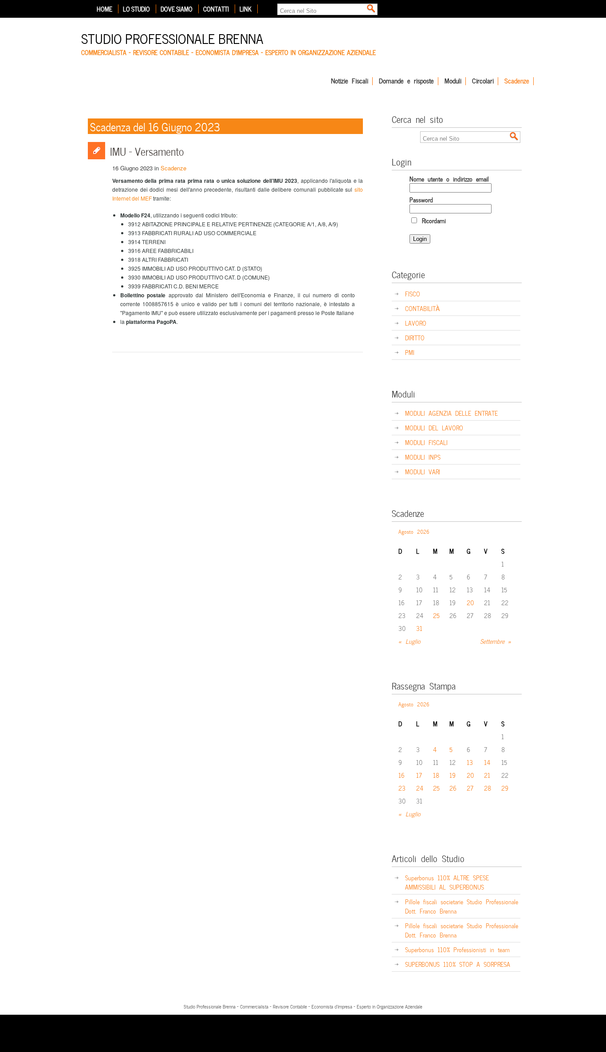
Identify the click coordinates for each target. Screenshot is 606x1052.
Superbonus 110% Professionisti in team (457, 949)
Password (421, 199)
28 (487, 787)
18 (436, 775)
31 (419, 628)
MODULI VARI (422, 471)
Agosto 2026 (413, 531)
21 (487, 775)
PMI (409, 352)
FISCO (412, 293)
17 (419, 775)
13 (470, 762)
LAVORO (415, 322)
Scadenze (516, 81)
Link (246, 8)
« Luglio (409, 641)
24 (419, 787)
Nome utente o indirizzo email (449, 178)
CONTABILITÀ (422, 308)
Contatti (216, 8)
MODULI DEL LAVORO (434, 427)
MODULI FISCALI (426, 442)
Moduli (453, 81)
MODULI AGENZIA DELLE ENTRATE (451, 413)
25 (436, 615)
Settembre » (496, 641)
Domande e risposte (406, 81)
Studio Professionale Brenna (172, 37)
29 (504, 787)
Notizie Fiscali (349, 81)
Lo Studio (136, 8)
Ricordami (432, 220)
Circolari (483, 81)
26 (452, 787)
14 (487, 762)
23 (401, 787)
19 (452, 775)
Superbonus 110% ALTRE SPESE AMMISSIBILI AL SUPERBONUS (447, 882)
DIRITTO (415, 337)
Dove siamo (177, 8)
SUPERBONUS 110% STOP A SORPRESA (457, 964)
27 (470, 787)
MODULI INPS (423, 456)
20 (470, 602)
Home (104, 8)
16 (401, 775)
